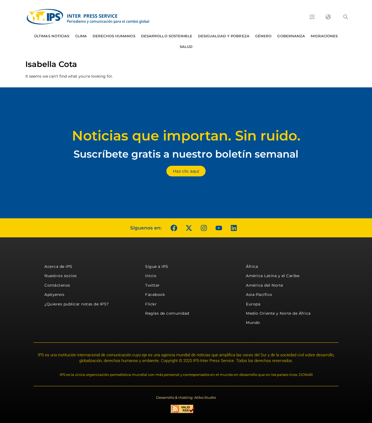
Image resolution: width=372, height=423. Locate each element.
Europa (253, 304)
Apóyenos (54, 294)
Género (263, 36)
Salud (186, 46)
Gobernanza (291, 36)
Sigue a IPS (156, 266)
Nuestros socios (60, 275)
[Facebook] (174, 228)
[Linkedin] (233, 228)
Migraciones (324, 36)
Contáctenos (57, 285)
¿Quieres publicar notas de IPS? (76, 304)
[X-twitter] (189, 228)
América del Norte (264, 285)
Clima (81, 36)
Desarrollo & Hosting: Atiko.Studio (186, 397)
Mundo (253, 322)
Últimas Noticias (51, 36)
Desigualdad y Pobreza (223, 36)
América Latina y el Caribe (272, 275)
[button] (345, 17)
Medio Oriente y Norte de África (278, 313)
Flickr (151, 304)
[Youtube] (218, 228)
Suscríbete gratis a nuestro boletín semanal (186, 154)
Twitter (152, 285)
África (252, 266)
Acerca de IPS (58, 266)
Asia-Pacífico (259, 294)
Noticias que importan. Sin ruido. (186, 135)
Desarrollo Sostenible (166, 36)
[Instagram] (204, 228)
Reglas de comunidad (167, 313)
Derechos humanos (114, 36)
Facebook (155, 294)
